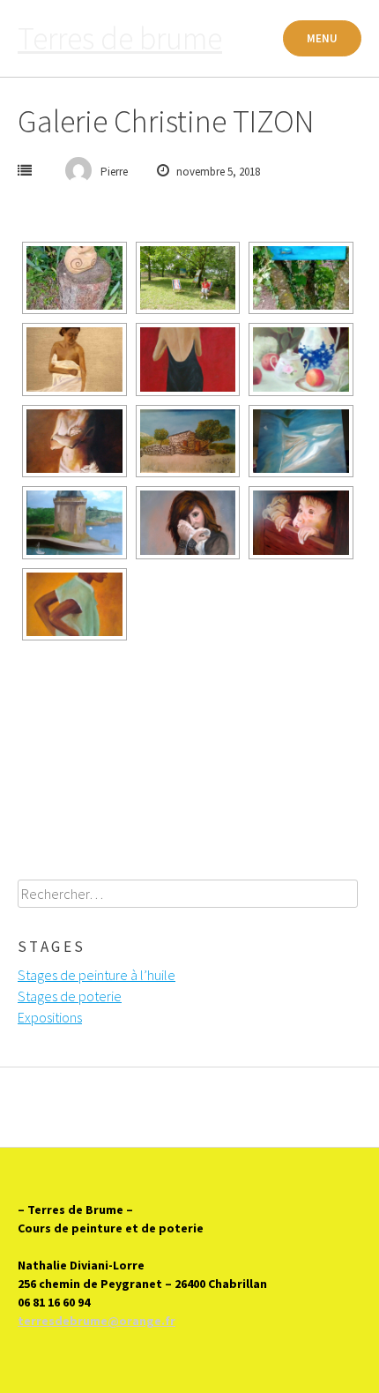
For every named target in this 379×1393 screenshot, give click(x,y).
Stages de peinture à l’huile (96, 975)
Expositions (50, 1017)
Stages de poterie (70, 996)
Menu (322, 38)
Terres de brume (120, 38)
